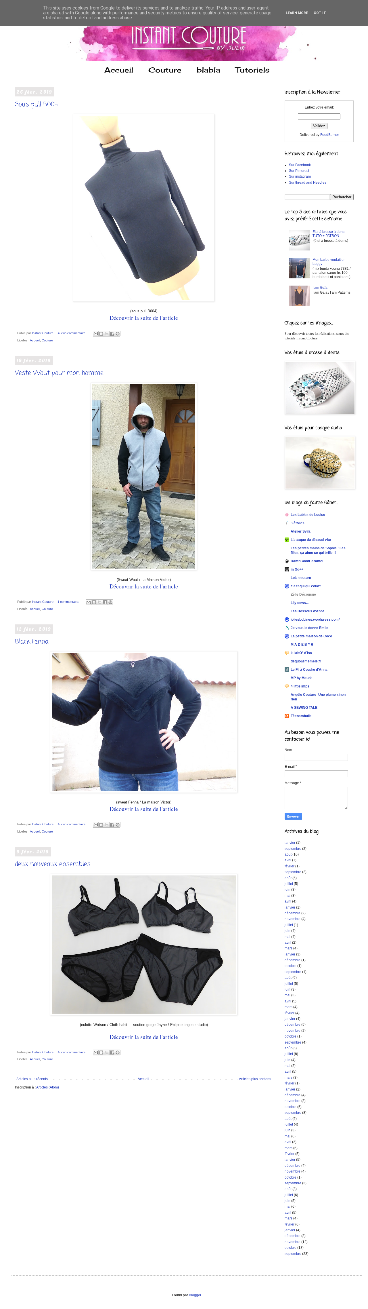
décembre (292, 913)
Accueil (118, 69)
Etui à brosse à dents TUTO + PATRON (329, 234)
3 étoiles (297, 523)
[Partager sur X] (107, 334)
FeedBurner (329, 135)
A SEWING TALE (304, 708)
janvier (290, 843)
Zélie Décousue (303, 594)
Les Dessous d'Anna (308, 611)
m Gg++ (297, 569)
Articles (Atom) (47, 1087)
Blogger (195, 1295)
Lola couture (301, 578)
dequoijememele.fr (306, 661)
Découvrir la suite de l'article (144, 318)
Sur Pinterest (299, 171)
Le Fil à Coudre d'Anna (309, 670)
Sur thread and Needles (307, 183)
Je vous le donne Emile (309, 628)
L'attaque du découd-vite (311, 540)
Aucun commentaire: (72, 333)
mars (288, 948)
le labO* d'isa (301, 653)
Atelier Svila (300, 531)
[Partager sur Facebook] (112, 334)
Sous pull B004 (36, 104)
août (288, 854)
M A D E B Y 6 (302, 645)
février (289, 866)
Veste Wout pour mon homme (59, 373)
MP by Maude (302, 678)
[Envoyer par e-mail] (96, 334)
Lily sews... (299, 603)
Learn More (297, 13)
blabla (208, 69)
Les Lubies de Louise (308, 515)
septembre (293, 849)
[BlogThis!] (101, 334)
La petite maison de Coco (311, 636)
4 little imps (300, 686)
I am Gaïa (320, 288)
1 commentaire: (68, 601)
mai (287, 896)
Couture (164, 69)
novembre (292, 919)
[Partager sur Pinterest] (117, 334)
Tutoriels (252, 69)
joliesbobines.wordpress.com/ (315, 620)
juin (287, 890)
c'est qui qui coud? (306, 586)
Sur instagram (300, 176)
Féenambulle (301, 716)
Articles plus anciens (255, 1079)
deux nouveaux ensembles (53, 864)
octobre (290, 966)
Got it (320, 13)
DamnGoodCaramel (307, 561)
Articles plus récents (32, 1079)
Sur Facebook (300, 165)
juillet (289, 884)
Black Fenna (32, 642)
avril (288, 860)
